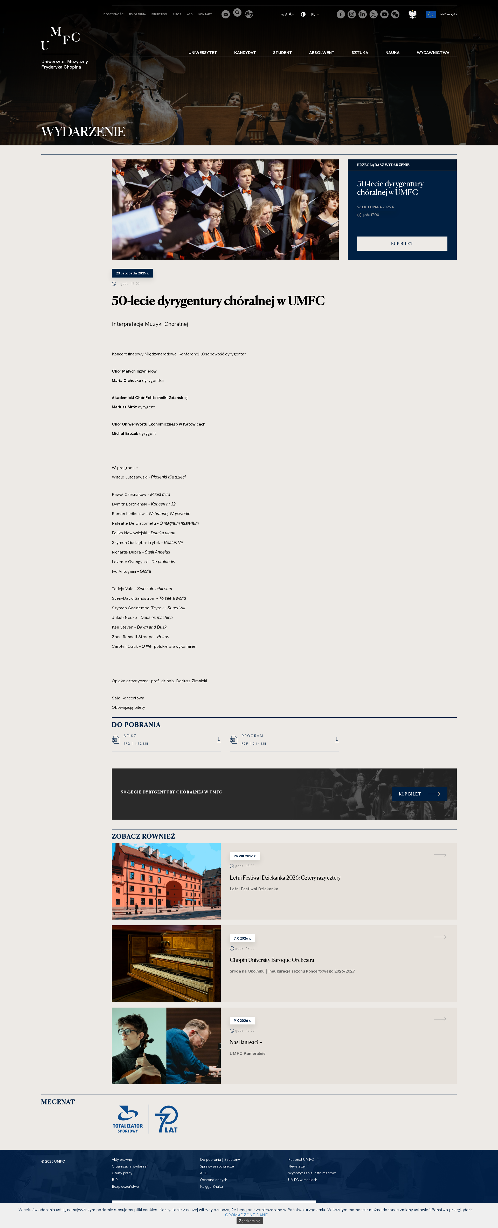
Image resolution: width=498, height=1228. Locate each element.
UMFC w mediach (302, 1179)
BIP (115, 1179)
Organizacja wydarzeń (130, 1166)
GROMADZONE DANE (246, 1214)
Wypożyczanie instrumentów (312, 1173)
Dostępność (113, 14)
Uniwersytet (203, 52)
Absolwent (322, 52)
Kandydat (245, 52)
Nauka (392, 52)
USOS (177, 14)
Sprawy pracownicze (217, 1166)
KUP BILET (402, 243)
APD (190, 14)
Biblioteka (159, 14)
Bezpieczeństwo (125, 1186)
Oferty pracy (122, 1173)
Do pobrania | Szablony (220, 1159)
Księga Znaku (211, 1186)
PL (315, 14)
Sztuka (360, 52)
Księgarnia (137, 14)
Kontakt (205, 14)
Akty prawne (122, 1159)
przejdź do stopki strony (26, 4)
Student (282, 52)
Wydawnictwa (433, 52)
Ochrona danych (213, 1179)
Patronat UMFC (301, 1159)
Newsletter (297, 1166)
